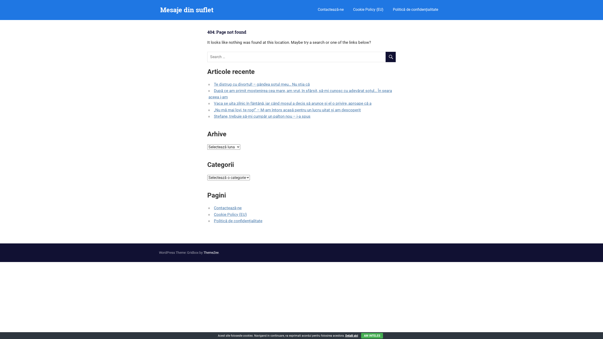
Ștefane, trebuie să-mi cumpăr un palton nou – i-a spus (262, 116)
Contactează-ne (331, 9)
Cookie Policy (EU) (368, 9)
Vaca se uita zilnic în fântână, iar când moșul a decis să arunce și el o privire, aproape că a (292, 103)
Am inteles (372, 335)
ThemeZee (211, 252)
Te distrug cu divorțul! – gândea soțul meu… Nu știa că (262, 84)
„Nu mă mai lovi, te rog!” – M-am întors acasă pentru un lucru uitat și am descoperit (287, 110)
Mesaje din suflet (186, 9)
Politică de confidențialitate (415, 9)
